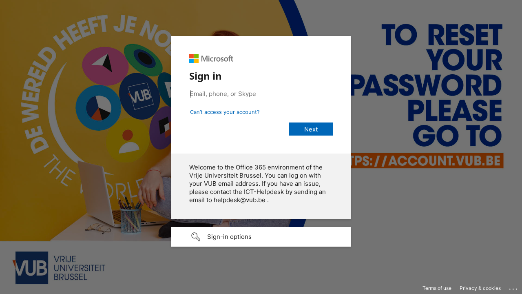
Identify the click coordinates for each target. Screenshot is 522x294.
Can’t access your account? (225, 112)
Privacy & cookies (480, 288)
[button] (261, 237)
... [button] (514, 287)
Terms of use (436, 288)
